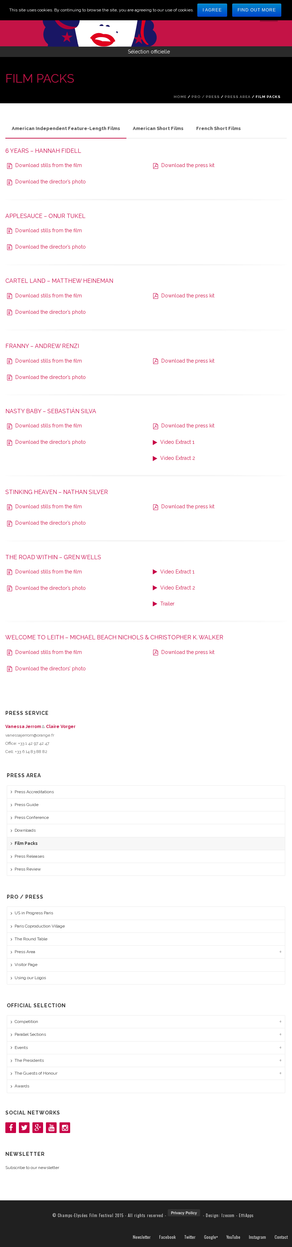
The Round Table (31, 938)
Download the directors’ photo (50, 668)
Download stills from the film (48, 165)
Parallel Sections (30, 1034)
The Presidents (29, 1060)
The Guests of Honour (36, 1073)
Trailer (166, 604)
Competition (26, 1021)
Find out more (257, 9)
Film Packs (26, 843)
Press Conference (32, 817)
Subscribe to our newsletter (32, 1167)
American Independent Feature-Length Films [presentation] (66, 128)
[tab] (65, 128)
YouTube (233, 1237)
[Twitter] (24, 1127)
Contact (281, 1237)
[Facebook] (10, 1127)
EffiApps (246, 1215)
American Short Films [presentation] (158, 128)
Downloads (25, 830)
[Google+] (37, 1127)
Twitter (189, 1237)
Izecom (228, 1215)
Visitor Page (26, 964)
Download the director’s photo (50, 182)
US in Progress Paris (34, 912)
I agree (212, 9)
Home (180, 97)
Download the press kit (187, 165)
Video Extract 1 (176, 442)
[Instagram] (64, 1127)
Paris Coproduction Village (40, 926)
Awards (22, 1086)
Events (21, 1047)
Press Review (28, 869)
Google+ (211, 1237)
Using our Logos (30, 977)
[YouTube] (51, 1127)
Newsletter (142, 1237)
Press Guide (26, 804)
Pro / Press (206, 97)
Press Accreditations (34, 791)
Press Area (238, 97)
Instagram (257, 1237)
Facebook (167, 1237)
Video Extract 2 (177, 458)
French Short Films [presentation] (218, 128)
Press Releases (29, 856)
